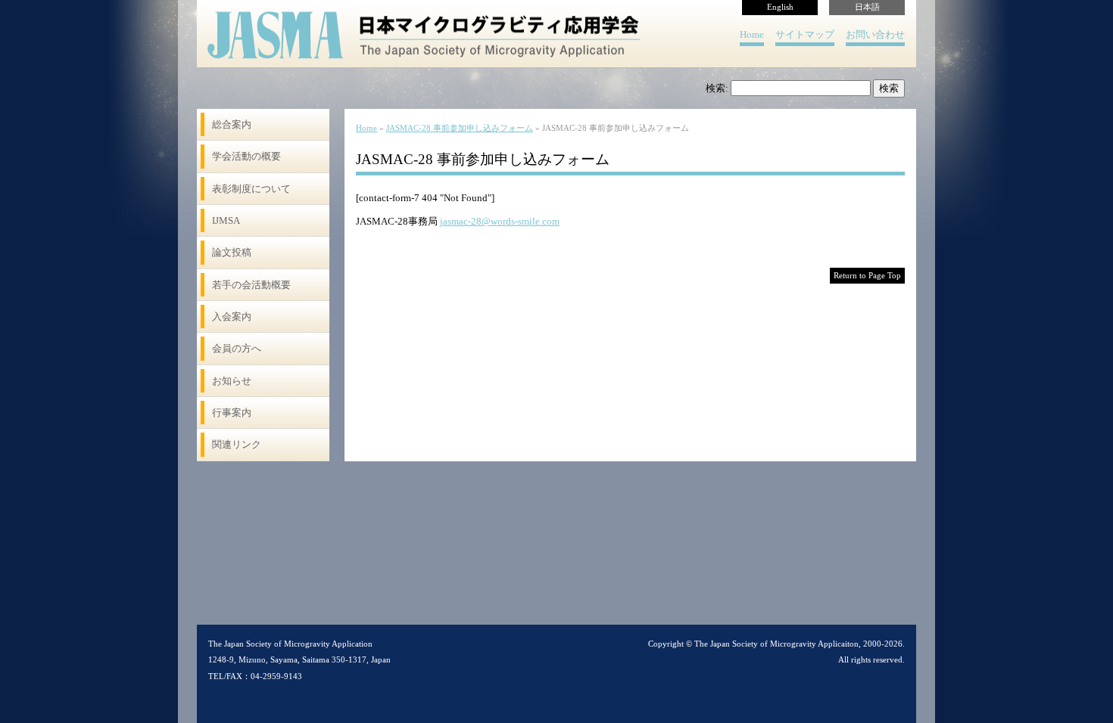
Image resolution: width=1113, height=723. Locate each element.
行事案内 (231, 412)
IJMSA (226, 220)
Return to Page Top (867, 276)
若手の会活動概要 (251, 284)
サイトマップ (804, 34)
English (780, 7)
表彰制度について (251, 188)
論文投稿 (231, 252)
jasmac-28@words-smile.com (500, 221)
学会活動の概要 (246, 156)
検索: (717, 88)
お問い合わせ (875, 34)
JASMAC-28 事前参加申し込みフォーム (459, 128)
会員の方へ (236, 348)
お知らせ (231, 380)
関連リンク (236, 444)
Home (752, 34)
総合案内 (231, 124)
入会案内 (231, 316)
